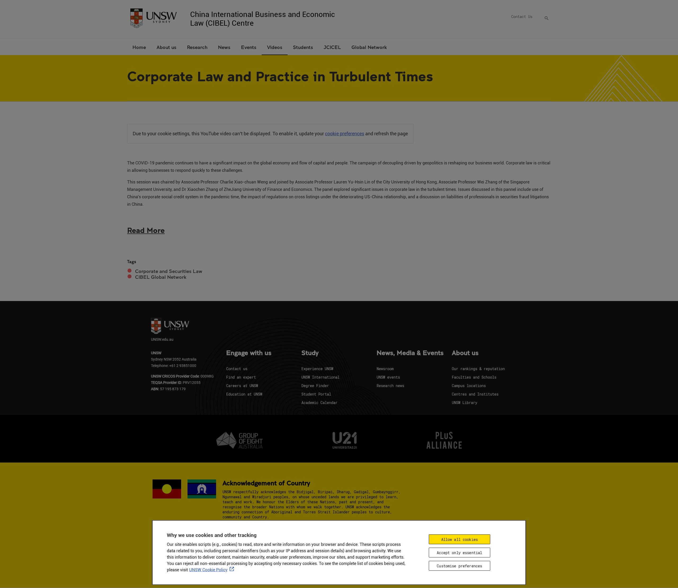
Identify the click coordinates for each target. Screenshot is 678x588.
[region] (339, 552)
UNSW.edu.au (162, 339)
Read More (146, 230)
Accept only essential (459, 552)
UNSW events (388, 377)
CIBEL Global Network (160, 277)
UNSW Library (464, 402)
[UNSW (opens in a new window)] (153, 17)
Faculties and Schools (474, 377)
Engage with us (248, 353)
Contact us (236, 368)
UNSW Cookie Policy (208, 569)
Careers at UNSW (242, 385)
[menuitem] (139, 47)
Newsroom (385, 368)
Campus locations (469, 385)
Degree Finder (315, 385)
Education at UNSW (244, 394)
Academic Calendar (319, 402)
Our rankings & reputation (478, 368)
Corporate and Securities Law (168, 271)
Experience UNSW (317, 368)
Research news (390, 385)
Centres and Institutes (475, 394)
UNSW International (320, 377)
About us (465, 353)
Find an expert (241, 377)
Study (310, 353)
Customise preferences (459, 565)
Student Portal (316, 394)
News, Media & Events (410, 353)
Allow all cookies (459, 539)
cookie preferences (344, 133)
